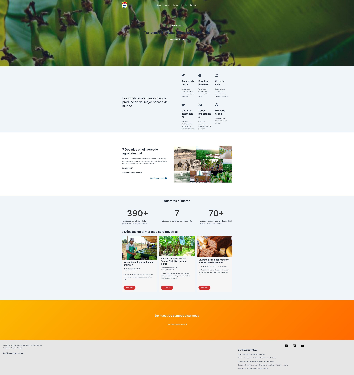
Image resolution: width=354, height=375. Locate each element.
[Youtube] (302, 346)
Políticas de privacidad (13, 353)
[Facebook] (286, 346)
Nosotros (167, 5)
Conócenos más (176, 39)
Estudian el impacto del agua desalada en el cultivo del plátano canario (263, 365)
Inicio (159, 5)
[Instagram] (294, 346)
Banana (175, 5)
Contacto (193, 5)
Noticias (184, 5)
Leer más (129, 288)
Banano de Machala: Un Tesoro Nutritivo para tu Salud (174, 261)
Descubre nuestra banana (176, 324)
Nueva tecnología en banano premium (139, 263)
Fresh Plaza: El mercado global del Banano (253, 368)
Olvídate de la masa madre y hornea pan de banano (213, 261)
